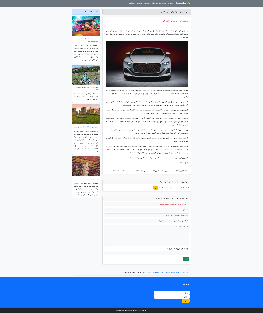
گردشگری (132, 3)
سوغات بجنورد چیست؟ (91, 179)
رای (156, 187)
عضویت (185, 300)
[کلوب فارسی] (183, 3)
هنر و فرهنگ (156, 3)
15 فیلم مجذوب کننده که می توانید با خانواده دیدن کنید (87, 40)
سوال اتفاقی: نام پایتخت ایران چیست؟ (176, 248)
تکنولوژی (139, 3)
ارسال (186, 259)
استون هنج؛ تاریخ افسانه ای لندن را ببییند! (86, 127)
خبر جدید (147, 3)
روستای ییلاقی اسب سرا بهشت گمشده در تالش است (86, 88)
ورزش (164, 3)
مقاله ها (170, 3)
